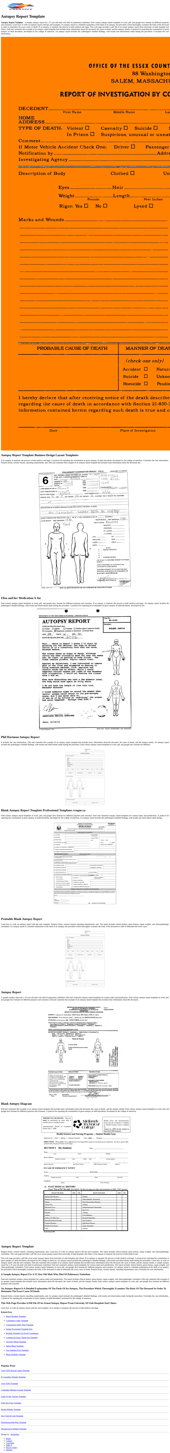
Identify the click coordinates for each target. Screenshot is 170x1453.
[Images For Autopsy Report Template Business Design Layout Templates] (85, 244)
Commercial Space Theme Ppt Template (22, 1338)
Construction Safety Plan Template (19, 1325)
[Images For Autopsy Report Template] (85, 1178)
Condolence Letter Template (17, 1321)
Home (8, 1439)
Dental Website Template (11, 1409)
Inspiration (15, 1434)
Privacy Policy (11, 1448)
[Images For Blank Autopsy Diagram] (85, 1051)
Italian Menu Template (15, 1346)
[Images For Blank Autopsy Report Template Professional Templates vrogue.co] (85, 777)
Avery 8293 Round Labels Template (15, 1371)
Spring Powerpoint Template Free (19, 1329)
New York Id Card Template (12, 1416)
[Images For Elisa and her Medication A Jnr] (85, 530)
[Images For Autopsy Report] (85, 959)
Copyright (10, 1443)
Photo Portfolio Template (16, 1354)
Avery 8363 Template (9, 1383)
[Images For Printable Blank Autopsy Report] (85, 868)
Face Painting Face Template (17, 1350)
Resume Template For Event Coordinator (22, 1333)
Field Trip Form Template (11, 1403)
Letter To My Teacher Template (13, 1396)
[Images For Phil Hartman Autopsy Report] (85, 671)
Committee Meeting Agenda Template (16, 1390)
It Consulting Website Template (13, 1377)
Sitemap (9, 1450)
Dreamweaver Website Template (14, 1429)
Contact (9, 1441)
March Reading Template (16, 1316)
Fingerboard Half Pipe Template (13, 1422)
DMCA (9, 1445)
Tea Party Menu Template (16, 1342)
